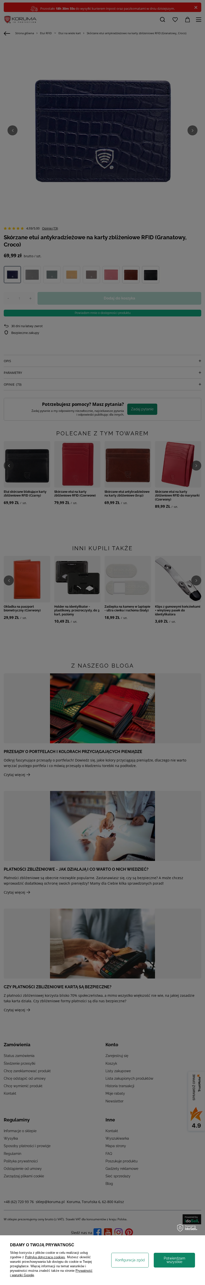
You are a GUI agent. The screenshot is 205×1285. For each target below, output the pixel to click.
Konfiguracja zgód (130, 1260)
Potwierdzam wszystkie (174, 1260)
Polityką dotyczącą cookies (45, 1257)
